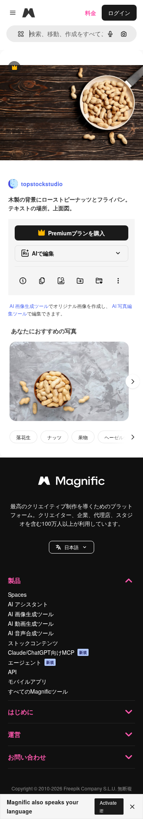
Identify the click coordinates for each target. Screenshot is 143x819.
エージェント (31, 662)
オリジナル (55, 68)
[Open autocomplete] (18, 34)
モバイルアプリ (27, 681)
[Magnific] (71, 482)
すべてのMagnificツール (38, 691)
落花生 (23, 437)
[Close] (132, 806)
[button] (71, 547)
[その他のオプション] (118, 281)
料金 (90, 13)
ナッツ (54, 437)
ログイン (119, 13)
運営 (14, 734)
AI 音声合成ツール (31, 633)
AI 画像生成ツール (29, 305)
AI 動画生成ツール (31, 623)
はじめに (20, 711)
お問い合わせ (27, 756)
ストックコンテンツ (33, 643)
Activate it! (108, 806)
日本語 (71, 547)
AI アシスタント (28, 604)
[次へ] (133, 381)
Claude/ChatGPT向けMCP (47, 652)
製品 (14, 580)
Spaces (17, 594)
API (12, 672)
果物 (83, 437)
